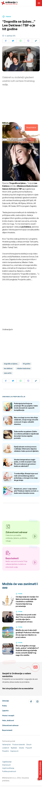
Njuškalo (14, 748)
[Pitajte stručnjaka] (40, 770)
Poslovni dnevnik (18, 744)
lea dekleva (8, 368)
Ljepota (5, 711)
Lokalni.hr (5, 748)
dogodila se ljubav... (11, 364)
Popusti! (29, 748)
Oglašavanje (7, 762)
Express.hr (14, 751)
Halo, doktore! (8, 720)
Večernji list (6, 744)
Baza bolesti (7, 730)
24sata (21, 748)
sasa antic (8, 373)
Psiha (4, 706)
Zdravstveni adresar (10, 725)
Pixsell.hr (5, 751)
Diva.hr (28, 744)
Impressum (6, 765)
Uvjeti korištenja (8, 768)
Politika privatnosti (9, 771)
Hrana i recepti (8, 715)
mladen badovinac (23, 368)
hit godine (26, 364)
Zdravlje (5, 701)
